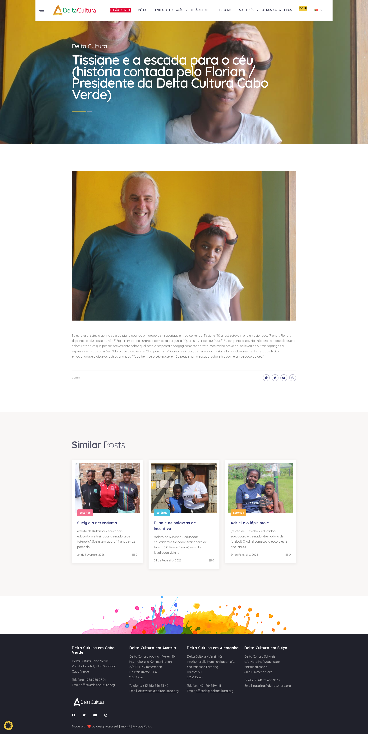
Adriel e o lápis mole (250, 522)
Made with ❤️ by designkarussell (95, 726)
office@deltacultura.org (98, 685)
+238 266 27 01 (95, 680)
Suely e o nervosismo (97, 522)
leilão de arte (120, 10)
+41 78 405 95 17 (269, 680)
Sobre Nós (246, 10)
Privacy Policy (142, 726)
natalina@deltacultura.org (272, 686)
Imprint (125, 726)
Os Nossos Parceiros (277, 10)
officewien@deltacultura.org (158, 691)
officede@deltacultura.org (214, 691)
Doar (303, 8)
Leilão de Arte (201, 10)
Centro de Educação (168, 10)
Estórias (225, 10)
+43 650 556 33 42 (155, 686)
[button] (8, 725)
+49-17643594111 (209, 686)
